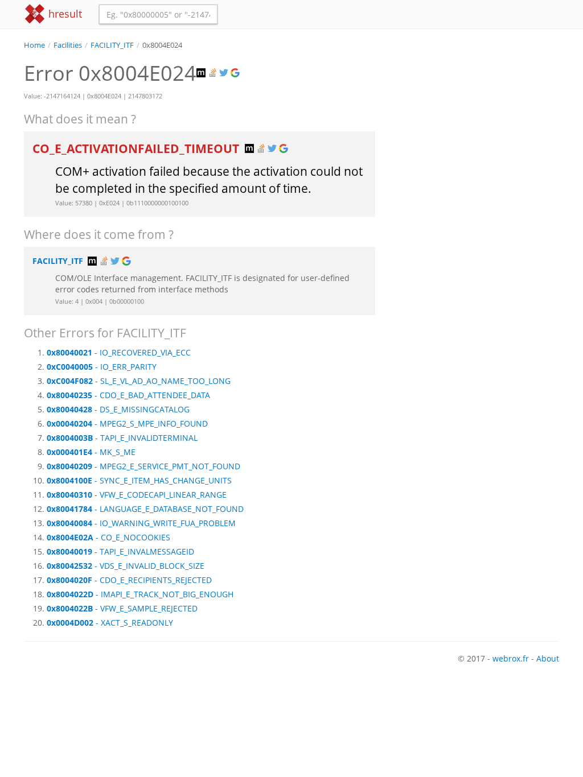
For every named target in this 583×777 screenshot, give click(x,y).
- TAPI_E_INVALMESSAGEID (120, 551)
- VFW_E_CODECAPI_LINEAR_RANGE (137, 494)
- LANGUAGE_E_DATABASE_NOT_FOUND (145, 508)
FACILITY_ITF (112, 45)
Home (34, 45)
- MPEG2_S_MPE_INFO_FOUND (127, 423)
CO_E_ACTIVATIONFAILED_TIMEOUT (137, 148)
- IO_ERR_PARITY (102, 366)
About (547, 658)
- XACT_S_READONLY (110, 622)
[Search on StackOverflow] (213, 73)
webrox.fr (510, 658)
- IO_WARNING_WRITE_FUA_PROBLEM (141, 523)
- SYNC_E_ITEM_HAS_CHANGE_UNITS (139, 480)
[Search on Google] (236, 73)
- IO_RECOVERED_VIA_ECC (119, 352)
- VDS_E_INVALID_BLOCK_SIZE (125, 565)
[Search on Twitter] (225, 73)
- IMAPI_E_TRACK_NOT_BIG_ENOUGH (140, 594)
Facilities (68, 45)
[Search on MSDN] (202, 73)
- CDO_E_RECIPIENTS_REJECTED (129, 580)
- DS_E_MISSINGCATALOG (118, 409)
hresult (64, 13)
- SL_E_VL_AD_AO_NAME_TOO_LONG (139, 380)
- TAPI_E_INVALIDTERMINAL (122, 437)
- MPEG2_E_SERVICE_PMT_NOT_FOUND (143, 466)
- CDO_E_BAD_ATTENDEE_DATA (128, 395)
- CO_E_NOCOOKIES (108, 537)
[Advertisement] (475, 122)
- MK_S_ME (91, 452)
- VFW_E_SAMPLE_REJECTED (122, 608)
